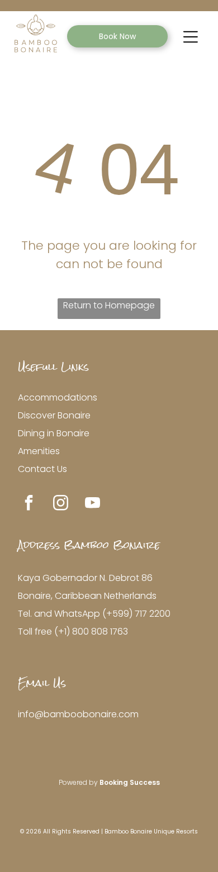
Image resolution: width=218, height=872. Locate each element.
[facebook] (29, 504)
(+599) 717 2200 (136, 613)
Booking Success (129, 782)
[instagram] (61, 504)
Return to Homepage (109, 305)
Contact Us (42, 469)
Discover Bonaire (54, 415)
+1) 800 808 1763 (93, 631)
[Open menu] (191, 37)
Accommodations (57, 397)
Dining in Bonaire (53, 433)
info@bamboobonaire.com (78, 714)
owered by (81, 782)
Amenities (39, 451)
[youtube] (93, 504)
